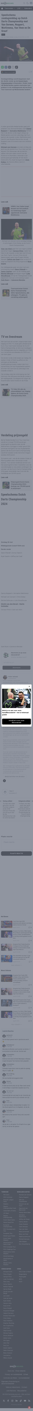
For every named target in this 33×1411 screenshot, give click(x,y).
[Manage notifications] (29, 1407)
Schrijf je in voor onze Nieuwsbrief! (16, 721)
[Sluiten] (29, 686)
